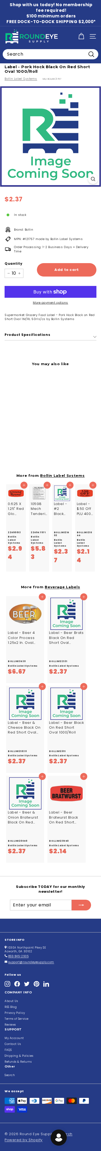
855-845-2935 (18, 956)
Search (10, 1075)
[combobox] (50, 54)
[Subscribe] (81, 905)
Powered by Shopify (24, 1139)
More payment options (50, 303)
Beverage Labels (62, 587)
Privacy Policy (15, 1013)
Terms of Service (17, 1019)
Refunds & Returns (18, 1062)
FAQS (8, 1050)
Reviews (10, 1025)
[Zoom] (93, 179)
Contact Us (13, 1044)
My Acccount (14, 1038)
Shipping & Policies (19, 1056)
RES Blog (11, 1007)
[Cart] (81, 36)
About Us (11, 1001)
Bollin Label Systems (21, 79)
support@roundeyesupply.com (31, 962)
